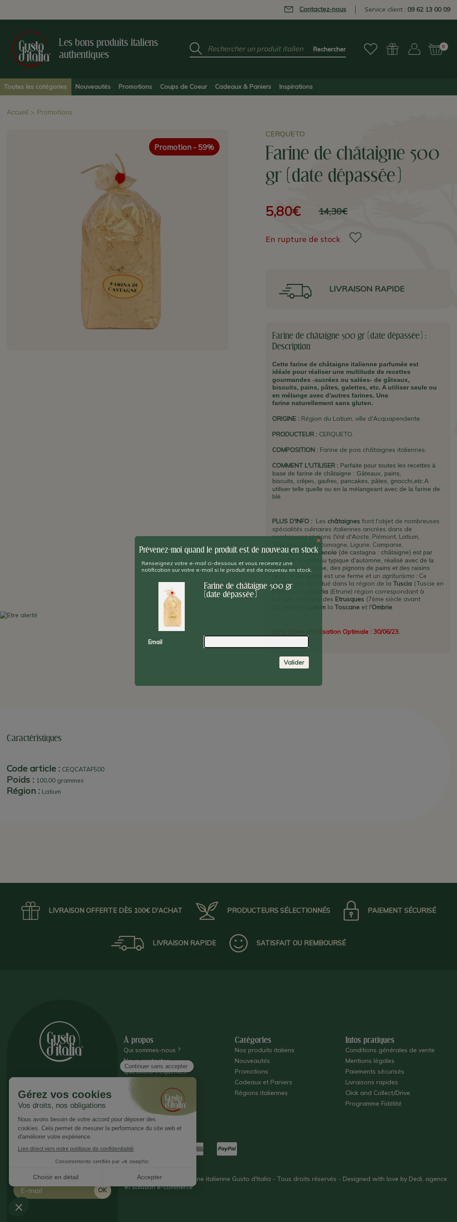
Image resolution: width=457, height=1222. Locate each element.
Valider (294, 662)
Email (155, 641)
